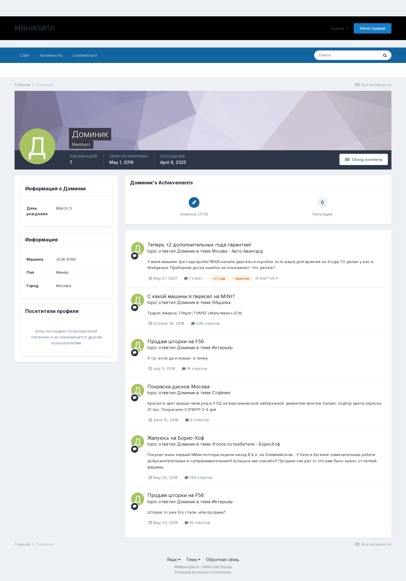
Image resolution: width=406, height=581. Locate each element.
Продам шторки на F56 (175, 341)
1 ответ (195, 278)
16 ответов (196, 368)
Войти (338, 28)
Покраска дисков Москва (178, 387)
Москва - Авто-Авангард (237, 251)
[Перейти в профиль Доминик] (137, 248)
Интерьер (222, 347)
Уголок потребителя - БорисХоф (246, 444)
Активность (51, 55)
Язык (172, 559)
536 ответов (207, 323)
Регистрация (372, 28)
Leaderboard (85, 55)
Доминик (186, 251)
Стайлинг (221, 392)
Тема (192, 559)
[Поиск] (384, 55)
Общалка (221, 302)
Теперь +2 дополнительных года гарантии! (199, 245)
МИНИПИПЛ (34, 28)
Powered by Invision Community (203, 572)
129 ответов (200, 477)
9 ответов (199, 419)
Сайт (24, 55)
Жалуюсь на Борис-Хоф (175, 438)
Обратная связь (222, 559)
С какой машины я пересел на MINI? (191, 296)
